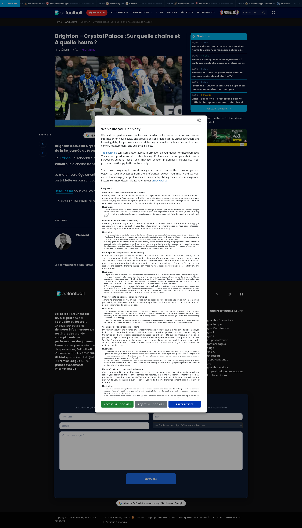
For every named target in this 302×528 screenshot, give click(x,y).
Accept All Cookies (117, 404)
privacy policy (159, 180)
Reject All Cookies (151, 404)
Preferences (184, 404)
